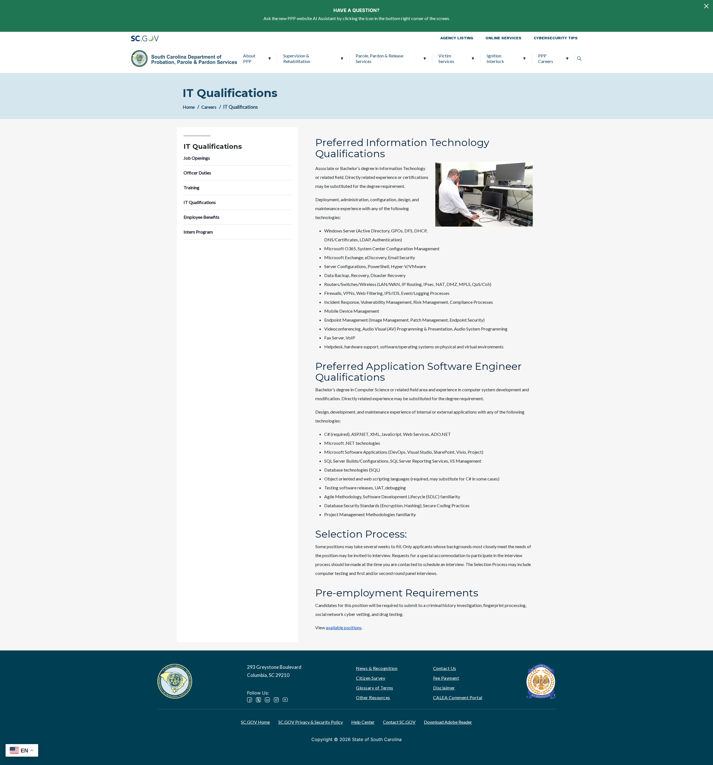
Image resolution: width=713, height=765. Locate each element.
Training (191, 187)
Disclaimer (444, 687)
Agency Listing (456, 38)
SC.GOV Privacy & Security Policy (310, 722)
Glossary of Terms (374, 687)
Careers (208, 107)
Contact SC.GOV (399, 722)
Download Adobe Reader (448, 722)
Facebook (249, 699)
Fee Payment (446, 678)
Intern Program (198, 231)
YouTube (285, 699)
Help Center (363, 722)
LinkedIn (267, 699)
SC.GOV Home (255, 722)
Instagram (276, 699)
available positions (344, 627)
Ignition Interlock (495, 58)
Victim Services (446, 58)
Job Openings (197, 158)
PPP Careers (545, 58)
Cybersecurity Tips (556, 38)
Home (189, 107)
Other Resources (373, 697)
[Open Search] (579, 58)
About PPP (249, 58)
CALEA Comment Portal (457, 697)
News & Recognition (376, 668)
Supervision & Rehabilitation (296, 58)
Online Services (503, 38)
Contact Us (444, 668)
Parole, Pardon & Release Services (379, 58)
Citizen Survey (370, 678)
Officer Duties (197, 172)
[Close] (706, 6)
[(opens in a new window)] (541, 680)
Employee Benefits (201, 217)
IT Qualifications (200, 202)
